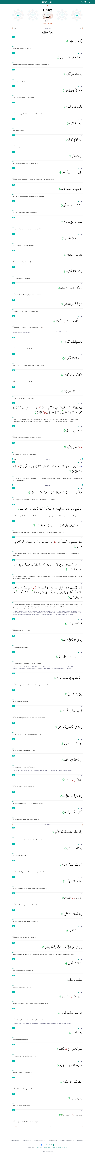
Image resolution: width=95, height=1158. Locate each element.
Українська (64, 1147)
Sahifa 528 (47, 824)
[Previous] (42, 1127)
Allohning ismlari (14, 1140)
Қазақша (58, 1147)
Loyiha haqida (81, 1140)
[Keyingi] (76, 15)
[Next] (53, 1127)
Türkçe (53, 1147)
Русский (37, 1147)
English (41, 1147)
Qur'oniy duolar (26, 1140)
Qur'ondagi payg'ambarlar (67, 1140)
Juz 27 (47, 459)
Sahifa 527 (48, 485)
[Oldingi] (18, 15)
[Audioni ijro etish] (78, 37)
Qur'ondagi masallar (39, 1140)
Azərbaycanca (47, 1147)
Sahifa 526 (47, 28)
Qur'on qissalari (52, 1140)
